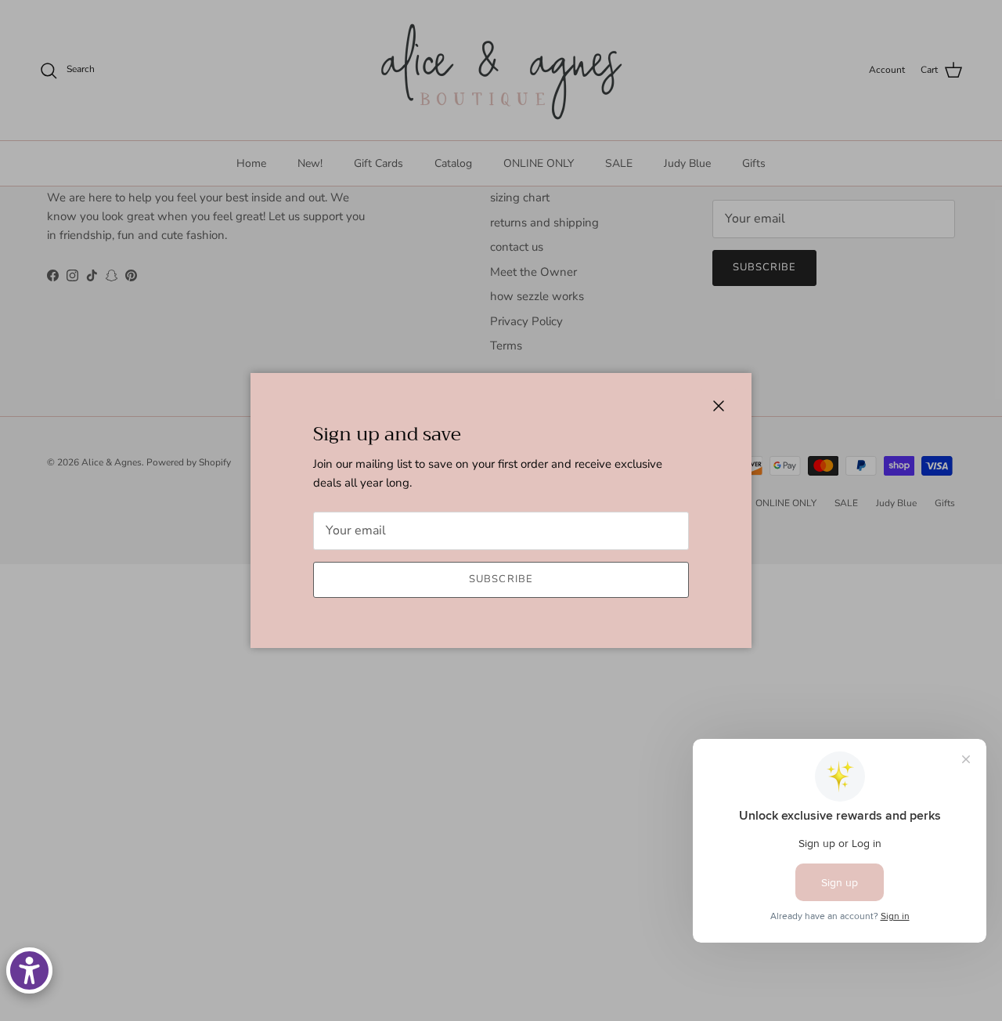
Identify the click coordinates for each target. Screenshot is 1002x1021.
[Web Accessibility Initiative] (29, 970)
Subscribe (500, 579)
